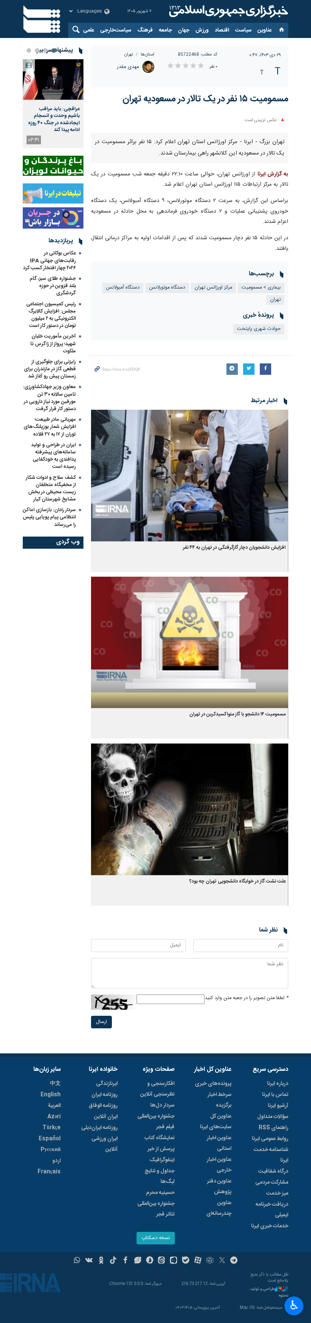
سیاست (243, 30)
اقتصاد (222, 30)
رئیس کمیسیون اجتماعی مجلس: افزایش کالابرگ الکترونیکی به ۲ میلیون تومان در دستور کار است (51, 315)
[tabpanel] (53, 103)
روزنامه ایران (104, 1094)
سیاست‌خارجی (115, 30)
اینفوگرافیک (161, 1160)
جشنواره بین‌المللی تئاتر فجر (155, 1209)
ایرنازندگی (107, 1083)
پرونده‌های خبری (213, 1083)
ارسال (101, 1022)
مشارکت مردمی (271, 1182)
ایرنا (227, 11)
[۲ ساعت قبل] (53, 79)
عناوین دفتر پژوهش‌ (219, 1187)
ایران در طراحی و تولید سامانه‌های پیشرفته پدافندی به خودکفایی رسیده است (53, 456)
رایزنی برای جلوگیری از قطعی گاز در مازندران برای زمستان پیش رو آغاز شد (50, 369)
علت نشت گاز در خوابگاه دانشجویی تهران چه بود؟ (237, 882)
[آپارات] (198, 1261)
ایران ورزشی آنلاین (104, 1144)
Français (49, 1171)
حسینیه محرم (160, 1192)
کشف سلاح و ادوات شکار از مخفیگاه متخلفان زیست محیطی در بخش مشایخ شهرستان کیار (51, 489)
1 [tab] (54, 50)
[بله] (186, 1261)
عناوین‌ (265, 30)
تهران (128, 54)
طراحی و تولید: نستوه (269, 1292)
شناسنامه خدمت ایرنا (271, 1155)
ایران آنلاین (106, 1116)
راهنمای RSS (273, 1127)
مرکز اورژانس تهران (213, 288)
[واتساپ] (77, 1261)
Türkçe (51, 1127)
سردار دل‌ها (162, 1105)
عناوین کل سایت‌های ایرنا (215, 1122)
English (51, 1094)
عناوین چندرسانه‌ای (218, 1208)
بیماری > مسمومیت (261, 288)
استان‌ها (147, 54)
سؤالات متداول (272, 1116)
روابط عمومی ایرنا (270, 1138)
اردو (56, 1160)
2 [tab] (45, 50)
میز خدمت (277, 1193)
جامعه (165, 30)
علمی (88, 30)
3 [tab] (37, 50)
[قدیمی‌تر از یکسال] (189, 476)
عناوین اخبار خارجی (219, 1165)
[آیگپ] (173, 1261)
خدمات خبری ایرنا (269, 1226)
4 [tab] (29, 50)
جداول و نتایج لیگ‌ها (159, 1176)
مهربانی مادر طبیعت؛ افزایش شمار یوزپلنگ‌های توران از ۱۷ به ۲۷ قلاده (50, 426)
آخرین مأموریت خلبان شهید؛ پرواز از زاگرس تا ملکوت (53, 343)
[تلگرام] (234, 1261)
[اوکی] (101, 1261)
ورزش (202, 30)
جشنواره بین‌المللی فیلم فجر (155, 1122)
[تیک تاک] (113, 1261)
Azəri (54, 1116)
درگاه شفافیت (273, 1171)
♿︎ (294, 1305)
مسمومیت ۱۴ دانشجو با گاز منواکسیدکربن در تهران (237, 714)
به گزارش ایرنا (273, 174)
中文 (55, 1083)
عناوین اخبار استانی (219, 1143)
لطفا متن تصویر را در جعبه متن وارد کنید (246, 998)
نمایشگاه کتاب (159, 1138)
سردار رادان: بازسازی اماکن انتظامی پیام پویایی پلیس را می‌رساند (49, 517)
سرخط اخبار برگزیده (219, 1100)
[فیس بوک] (125, 1261)
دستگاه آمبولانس (123, 288)
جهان (183, 30)
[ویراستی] (137, 1261)
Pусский (51, 1149)
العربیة (54, 1105)
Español (50, 1138)
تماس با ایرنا (275, 1094)
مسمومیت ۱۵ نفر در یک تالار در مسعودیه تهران (205, 99)
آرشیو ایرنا (278, 1105)
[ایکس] (222, 1261)
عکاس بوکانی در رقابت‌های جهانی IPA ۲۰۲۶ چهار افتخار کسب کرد (49, 260)
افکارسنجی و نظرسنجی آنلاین (157, 1089)
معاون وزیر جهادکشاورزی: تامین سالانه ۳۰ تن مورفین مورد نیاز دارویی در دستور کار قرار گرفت (49, 398)
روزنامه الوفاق (103, 1105)
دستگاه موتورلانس (167, 288)
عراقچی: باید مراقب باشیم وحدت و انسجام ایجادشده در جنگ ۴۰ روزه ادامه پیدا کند (54, 119)
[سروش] (150, 1261)
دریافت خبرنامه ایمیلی (272, 1210)
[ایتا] (162, 1261)
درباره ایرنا (277, 1083)
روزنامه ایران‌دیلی (99, 1127)
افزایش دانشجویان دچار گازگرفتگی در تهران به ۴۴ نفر (234, 548)
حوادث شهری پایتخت (259, 329)
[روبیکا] (210, 1261)
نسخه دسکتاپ (155, 1238)
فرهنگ (145, 30)
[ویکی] (89, 1261)
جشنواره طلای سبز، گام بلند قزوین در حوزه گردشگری (53, 286)
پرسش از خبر (161, 1149)
